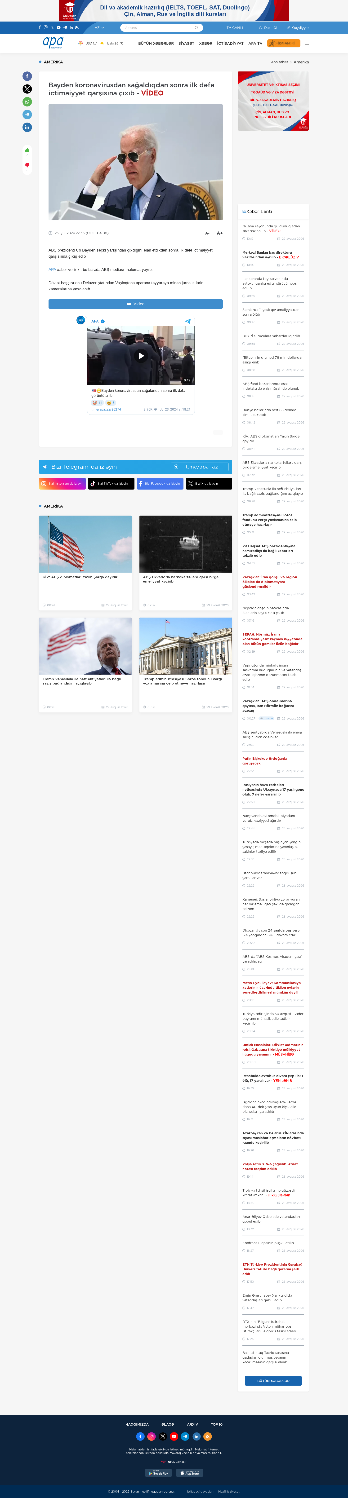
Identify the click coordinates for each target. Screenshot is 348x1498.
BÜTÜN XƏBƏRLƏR (156, 43)
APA (52, 269)
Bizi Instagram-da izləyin (66, 483)
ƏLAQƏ (167, 1424)
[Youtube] (59, 28)
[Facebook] (40, 27)
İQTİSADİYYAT (230, 43)
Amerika (301, 62)
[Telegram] (65, 28)
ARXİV (192, 1424)
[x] (163, 1437)
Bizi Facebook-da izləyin (162, 483)
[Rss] (77, 28)
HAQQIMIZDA (137, 1424)
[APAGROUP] (174, 1462)
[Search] (196, 28)
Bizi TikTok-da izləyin (113, 483)
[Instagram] (46, 27)
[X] (52, 28)
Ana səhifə (279, 62)
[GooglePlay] (158, 1473)
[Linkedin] (71, 28)
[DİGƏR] (304, 43)
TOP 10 (217, 1424)
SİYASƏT (186, 43)
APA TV (255, 43)
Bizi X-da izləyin (206, 483)
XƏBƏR (205, 43)
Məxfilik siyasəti (229, 1491)
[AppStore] (189, 1473)
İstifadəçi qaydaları (200, 1491)
